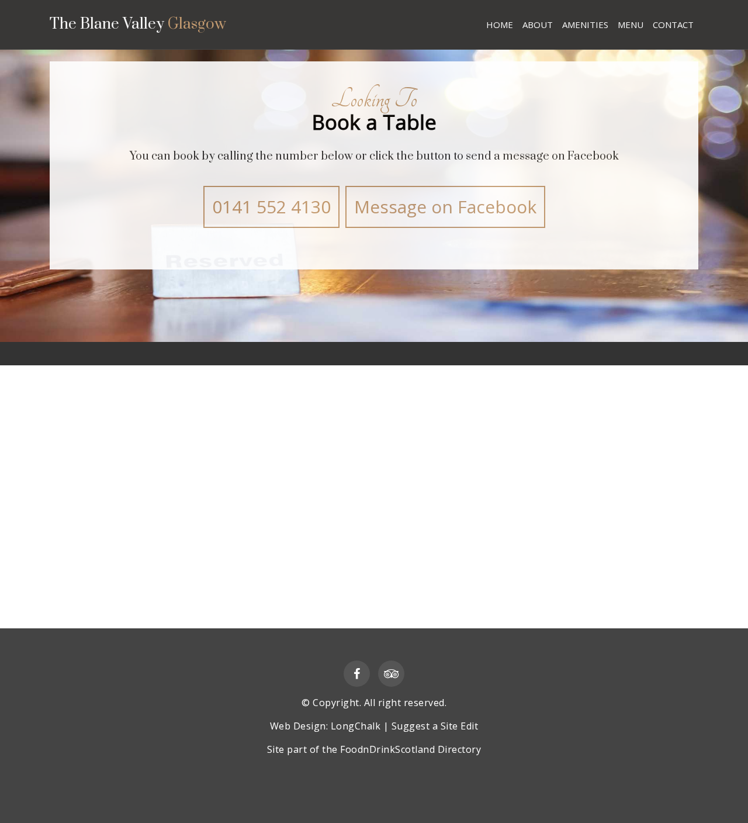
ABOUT (537, 24)
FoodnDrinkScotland (387, 749)
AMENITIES (585, 24)
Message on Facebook (445, 207)
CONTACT (673, 24)
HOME (499, 24)
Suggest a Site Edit (435, 726)
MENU (630, 24)
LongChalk (356, 726)
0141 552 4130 (271, 207)
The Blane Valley (138, 26)
